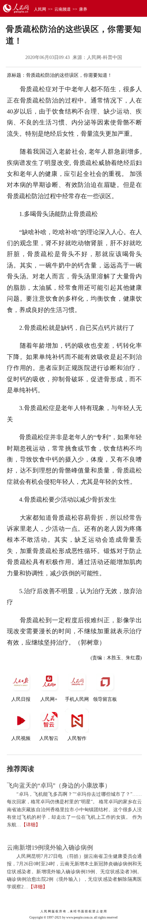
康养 (83, 9)
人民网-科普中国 (104, 57)
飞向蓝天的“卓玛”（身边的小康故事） (59, 785)
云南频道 (62, 9)
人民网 (40, 9)
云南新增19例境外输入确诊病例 (50, 847)
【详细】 (30, 824)
